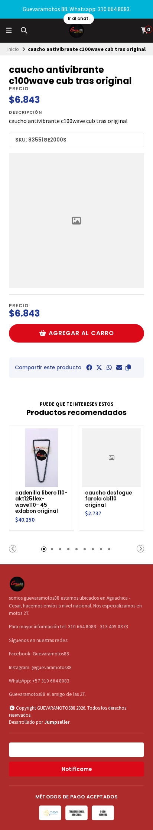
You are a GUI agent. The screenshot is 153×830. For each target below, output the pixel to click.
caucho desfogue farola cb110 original (108, 499)
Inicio (13, 49)
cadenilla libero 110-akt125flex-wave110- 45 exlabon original (41, 502)
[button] (128, 367)
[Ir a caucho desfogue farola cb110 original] (111, 457)
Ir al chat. (78, 19)
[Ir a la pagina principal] (76, 30)
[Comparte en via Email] (119, 367)
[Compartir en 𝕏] (99, 367)
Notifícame (77, 769)
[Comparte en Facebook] (89, 367)
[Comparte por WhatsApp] (109, 367)
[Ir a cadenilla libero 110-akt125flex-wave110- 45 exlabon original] (41, 457)
